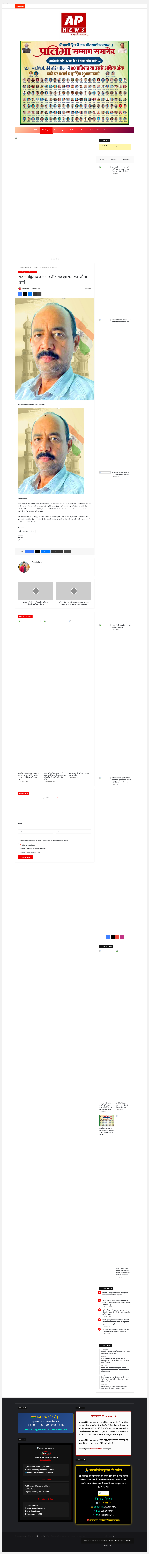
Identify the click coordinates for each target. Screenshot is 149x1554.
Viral (91, 130)
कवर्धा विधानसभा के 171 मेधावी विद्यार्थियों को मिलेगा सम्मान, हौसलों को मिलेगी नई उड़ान (106, 1131)
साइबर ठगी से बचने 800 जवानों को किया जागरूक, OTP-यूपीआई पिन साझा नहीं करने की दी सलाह (120, 169)
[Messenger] (30, 294)
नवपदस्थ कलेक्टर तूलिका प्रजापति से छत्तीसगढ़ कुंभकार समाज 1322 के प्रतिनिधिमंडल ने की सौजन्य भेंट (121, 780)
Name (20, 823)
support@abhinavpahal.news (43, 1469)
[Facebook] (20, 294)
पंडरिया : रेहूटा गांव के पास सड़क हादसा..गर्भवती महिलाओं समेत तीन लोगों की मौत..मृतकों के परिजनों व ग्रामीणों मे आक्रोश (116, 1312)
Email (20, 832)
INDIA (36, 130)
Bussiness (84, 130)
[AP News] (74, 25)
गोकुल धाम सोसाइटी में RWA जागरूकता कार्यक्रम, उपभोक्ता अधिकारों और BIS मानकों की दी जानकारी (123, 1271)
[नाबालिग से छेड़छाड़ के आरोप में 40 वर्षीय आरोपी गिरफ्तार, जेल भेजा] (105, 394)
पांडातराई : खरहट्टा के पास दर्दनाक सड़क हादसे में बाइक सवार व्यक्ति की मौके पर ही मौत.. (115, 1294)
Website (58, 832)
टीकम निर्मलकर (25, 289)
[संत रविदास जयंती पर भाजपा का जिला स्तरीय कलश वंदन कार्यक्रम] (105, 547)
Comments (126, 159)
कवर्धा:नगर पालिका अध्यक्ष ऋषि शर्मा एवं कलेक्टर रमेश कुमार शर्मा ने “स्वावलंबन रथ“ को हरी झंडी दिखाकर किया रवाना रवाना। (28, 776)
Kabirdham (32, 272)
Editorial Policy (109, 1536)
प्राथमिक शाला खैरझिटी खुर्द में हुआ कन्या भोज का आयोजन (79, 774)
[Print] (39, 294)
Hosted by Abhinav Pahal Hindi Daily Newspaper (52, 1536)
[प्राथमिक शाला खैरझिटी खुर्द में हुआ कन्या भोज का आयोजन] (80, 695)
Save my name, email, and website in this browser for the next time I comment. (44, 840)
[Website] (33, 566)
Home (21, 267)
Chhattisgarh (46, 130)
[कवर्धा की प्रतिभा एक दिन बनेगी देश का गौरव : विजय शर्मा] (105, 699)
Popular (113, 159)
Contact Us (95, 1540)
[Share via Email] (35, 294)
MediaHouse (81, 1536)
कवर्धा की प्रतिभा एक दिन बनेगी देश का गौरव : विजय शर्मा (121, 626)
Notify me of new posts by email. (30, 853)
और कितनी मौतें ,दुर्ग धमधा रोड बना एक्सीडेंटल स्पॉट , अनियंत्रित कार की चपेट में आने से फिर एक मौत (116, 1330)
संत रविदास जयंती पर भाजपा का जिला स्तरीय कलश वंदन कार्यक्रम (120, 473)
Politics (56, 130)
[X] (25, 294)
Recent (102, 159)
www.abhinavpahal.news (43, 1472)
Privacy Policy (113, 1540)
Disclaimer (104, 1540)
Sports (64, 130)
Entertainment (73, 130)
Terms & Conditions (125, 1540)
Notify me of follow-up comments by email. (33, 849)
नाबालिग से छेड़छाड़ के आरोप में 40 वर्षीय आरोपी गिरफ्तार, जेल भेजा (121, 321)
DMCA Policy (107, 1545)
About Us (86, 1540)
